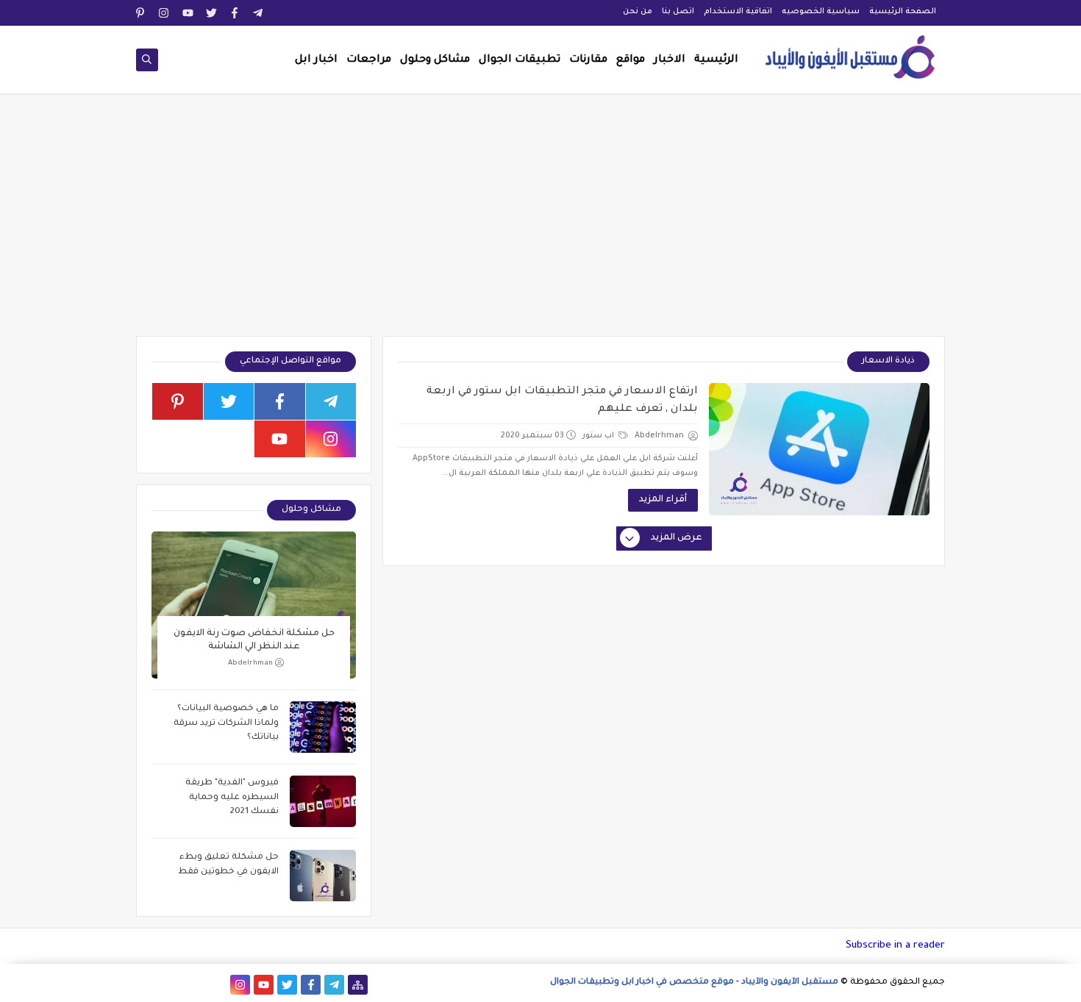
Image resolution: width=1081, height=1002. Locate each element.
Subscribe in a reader (895, 945)
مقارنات (588, 60)
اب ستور (599, 436)
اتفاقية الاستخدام (738, 11)
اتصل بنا (678, 11)
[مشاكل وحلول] (193, 985)
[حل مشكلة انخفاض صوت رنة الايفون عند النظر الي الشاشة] (253, 605)
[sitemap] (358, 985)
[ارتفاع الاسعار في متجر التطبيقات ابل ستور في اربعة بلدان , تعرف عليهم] (819, 449)
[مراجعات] (169, 985)
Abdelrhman (250, 663)
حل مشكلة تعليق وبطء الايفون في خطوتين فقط (228, 865)
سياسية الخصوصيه (821, 11)
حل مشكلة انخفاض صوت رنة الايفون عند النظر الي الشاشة (254, 640)
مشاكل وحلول (435, 60)
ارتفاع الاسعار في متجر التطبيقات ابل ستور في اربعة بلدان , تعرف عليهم (562, 400)
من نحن (637, 11)
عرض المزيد (676, 538)
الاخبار (669, 60)
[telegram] (258, 13)
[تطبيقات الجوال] (216, 985)
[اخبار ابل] (146, 985)
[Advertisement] (540, 222)
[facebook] (235, 13)
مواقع (630, 60)
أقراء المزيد (663, 500)
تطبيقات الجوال (519, 60)
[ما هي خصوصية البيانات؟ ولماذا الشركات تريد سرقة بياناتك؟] (323, 727)
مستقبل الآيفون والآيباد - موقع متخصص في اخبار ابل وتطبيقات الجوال (694, 982)
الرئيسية (716, 60)
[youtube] (188, 13)
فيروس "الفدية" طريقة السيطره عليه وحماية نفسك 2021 (232, 798)
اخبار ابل (316, 60)
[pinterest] (141, 13)
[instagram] (164, 13)
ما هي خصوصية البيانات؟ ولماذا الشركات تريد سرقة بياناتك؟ (226, 723)
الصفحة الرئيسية (902, 11)
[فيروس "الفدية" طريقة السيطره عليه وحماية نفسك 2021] (323, 801)
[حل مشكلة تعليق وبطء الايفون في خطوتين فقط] (323, 875)
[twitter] (211, 13)
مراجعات (368, 60)
